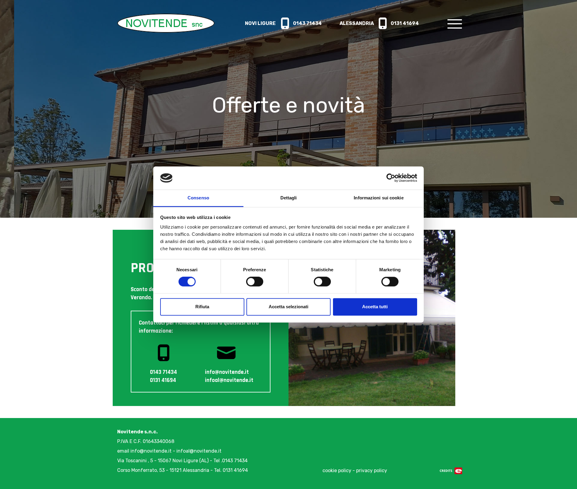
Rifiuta (202, 306)
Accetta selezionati (288, 306)
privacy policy (371, 470)
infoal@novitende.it (198, 451)
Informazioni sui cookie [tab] (378, 197)
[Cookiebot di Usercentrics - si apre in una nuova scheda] (391, 178)
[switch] (254, 282)
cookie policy (336, 470)
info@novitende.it (151, 451)
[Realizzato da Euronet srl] (451, 470)
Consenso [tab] (198, 197)
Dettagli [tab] (288, 197)
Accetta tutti (375, 306)
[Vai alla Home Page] (166, 23)
